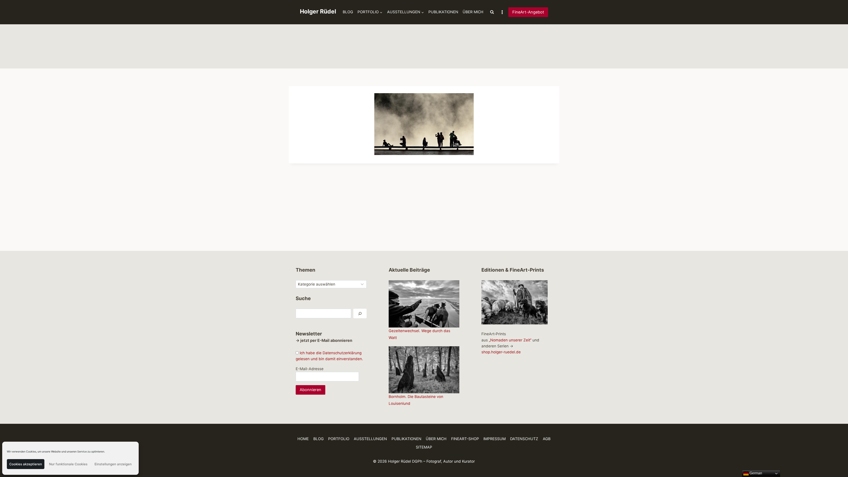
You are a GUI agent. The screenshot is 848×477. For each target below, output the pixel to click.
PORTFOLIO (338, 439)
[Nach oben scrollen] (836, 460)
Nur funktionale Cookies (68, 464)
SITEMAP (424, 447)
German (755, 473)
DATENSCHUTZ (524, 439)
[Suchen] (360, 313)
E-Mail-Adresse (310, 369)
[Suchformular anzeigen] (492, 12)
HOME (303, 439)
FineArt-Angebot (528, 12)
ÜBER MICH (473, 12)
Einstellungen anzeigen (113, 464)
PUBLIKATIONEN (443, 12)
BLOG (348, 12)
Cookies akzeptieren (25, 464)
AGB (547, 439)
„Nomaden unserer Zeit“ (510, 340)
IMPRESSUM (494, 439)
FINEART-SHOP (465, 439)
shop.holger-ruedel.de (501, 352)
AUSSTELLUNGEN (370, 439)
